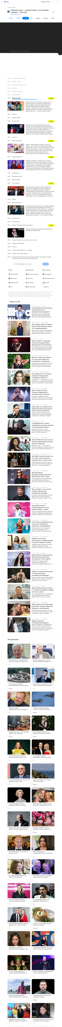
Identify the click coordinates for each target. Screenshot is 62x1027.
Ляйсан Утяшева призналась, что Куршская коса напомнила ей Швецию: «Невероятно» (42, 573)
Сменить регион (15, 14)
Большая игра (16, 121)
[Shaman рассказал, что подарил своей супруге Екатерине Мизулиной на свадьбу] (43, 870)
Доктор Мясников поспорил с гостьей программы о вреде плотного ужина (43, 590)
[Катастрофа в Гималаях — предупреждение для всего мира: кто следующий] (19, 679)
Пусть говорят (16, 183)
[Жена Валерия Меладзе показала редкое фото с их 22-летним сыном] (19, 918)
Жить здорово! (16, 94)
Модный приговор (17, 91)
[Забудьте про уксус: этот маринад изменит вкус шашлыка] (19, 727)
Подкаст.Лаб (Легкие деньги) (20, 253)
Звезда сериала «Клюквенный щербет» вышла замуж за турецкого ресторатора (41, 623)
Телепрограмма (11, 7)
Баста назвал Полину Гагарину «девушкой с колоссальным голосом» (41, 392)
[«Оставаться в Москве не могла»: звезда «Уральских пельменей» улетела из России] (43, 942)
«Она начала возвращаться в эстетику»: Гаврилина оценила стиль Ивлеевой (42, 524)
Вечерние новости (17, 176)
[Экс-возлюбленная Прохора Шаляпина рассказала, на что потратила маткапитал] (19, 751)
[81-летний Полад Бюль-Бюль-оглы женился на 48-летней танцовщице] (19, 774)
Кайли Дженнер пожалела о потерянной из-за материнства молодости (42, 310)
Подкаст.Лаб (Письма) (18, 243)
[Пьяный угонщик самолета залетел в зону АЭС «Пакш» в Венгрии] (43, 703)
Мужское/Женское (17, 156)
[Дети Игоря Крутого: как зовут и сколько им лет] (19, 846)
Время (14, 199)
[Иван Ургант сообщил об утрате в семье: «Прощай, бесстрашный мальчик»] (43, 679)
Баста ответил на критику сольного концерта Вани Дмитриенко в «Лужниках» (41, 343)
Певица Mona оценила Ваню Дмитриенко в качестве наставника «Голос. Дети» (42, 557)
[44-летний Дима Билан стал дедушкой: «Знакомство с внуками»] (43, 894)
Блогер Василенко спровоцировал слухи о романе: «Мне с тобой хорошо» (40, 508)
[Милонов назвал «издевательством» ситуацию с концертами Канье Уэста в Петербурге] (19, 703)
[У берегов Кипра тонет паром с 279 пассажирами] (43, 774)
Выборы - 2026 (16, 81)
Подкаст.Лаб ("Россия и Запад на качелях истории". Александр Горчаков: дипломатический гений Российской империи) (31, 257)
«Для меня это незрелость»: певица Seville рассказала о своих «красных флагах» (42, 409)
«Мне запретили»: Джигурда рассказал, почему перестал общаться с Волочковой (42, 606)
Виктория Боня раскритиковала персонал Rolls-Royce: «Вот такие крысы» (41, 475)
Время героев (16, 221)
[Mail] (5, 2)
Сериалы (45, 18)
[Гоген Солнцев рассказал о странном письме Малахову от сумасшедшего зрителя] (19, 966)
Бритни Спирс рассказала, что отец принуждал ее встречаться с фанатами (41, 359)
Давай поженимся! (17, 140)
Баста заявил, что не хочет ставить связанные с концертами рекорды (41, 491)
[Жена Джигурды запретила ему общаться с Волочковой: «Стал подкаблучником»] (43, 798)
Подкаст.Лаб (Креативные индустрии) (22, 225)
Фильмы (38, 18)
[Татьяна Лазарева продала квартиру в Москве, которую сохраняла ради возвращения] (19, 798)
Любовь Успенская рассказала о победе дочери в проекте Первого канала (42, 540)
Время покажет (16, 98)
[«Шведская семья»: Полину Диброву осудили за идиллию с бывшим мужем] (19, 1014)
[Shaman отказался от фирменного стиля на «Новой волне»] (43, 966)
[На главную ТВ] (7, 2)
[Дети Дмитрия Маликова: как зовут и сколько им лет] (19, 870)
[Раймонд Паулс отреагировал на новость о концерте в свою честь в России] (19, 655)
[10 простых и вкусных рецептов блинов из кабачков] (43, 918)
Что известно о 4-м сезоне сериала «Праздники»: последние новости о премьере (41, 376)
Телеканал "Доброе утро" (19, 78)
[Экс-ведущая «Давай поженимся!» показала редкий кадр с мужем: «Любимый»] (43, 751)
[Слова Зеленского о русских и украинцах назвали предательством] (43, 990)
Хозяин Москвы (16, 202)
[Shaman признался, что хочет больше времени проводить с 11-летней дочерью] (43, 655)
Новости (14, 88)
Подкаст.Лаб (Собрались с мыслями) (22, 250)
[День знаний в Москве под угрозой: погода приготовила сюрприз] (43, 727)
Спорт (52, 18)
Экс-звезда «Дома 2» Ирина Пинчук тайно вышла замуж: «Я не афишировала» (42, 326)
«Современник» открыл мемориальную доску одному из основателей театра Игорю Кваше (42, 425)
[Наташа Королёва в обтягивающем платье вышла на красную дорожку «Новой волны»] (43, 846)
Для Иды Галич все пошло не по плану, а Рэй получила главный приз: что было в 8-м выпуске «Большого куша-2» (42, 458)
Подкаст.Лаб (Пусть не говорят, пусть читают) (24, 240)
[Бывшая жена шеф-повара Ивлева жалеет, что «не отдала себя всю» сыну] (19, 822)
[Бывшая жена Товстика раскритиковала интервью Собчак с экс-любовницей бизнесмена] (19, 942)
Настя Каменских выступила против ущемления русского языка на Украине (42, 441)
